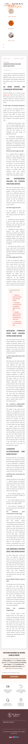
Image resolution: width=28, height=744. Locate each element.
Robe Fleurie (11, 28)
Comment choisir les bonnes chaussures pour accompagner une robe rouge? (17, 315)
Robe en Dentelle (12, 16)
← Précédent (16, 58)
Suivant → (22, 58)
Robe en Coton (11, 40)
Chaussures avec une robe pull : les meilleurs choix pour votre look (17, 306)
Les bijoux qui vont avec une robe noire (17, 323)
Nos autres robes (10, 6)
